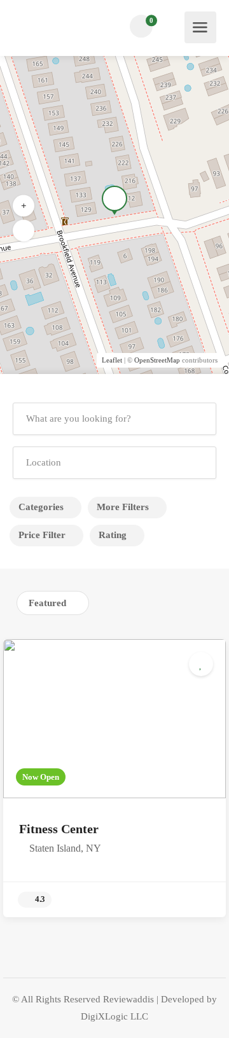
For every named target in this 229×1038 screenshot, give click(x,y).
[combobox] (53, 603)
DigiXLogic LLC (114, 1016)
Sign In (174, 27)
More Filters (123, 507)
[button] (23, 231)
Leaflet (112, 360)
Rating (113, 535)
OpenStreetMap (157, 360)
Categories (41, 507)
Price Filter (42, 535)
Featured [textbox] (47, 603)
